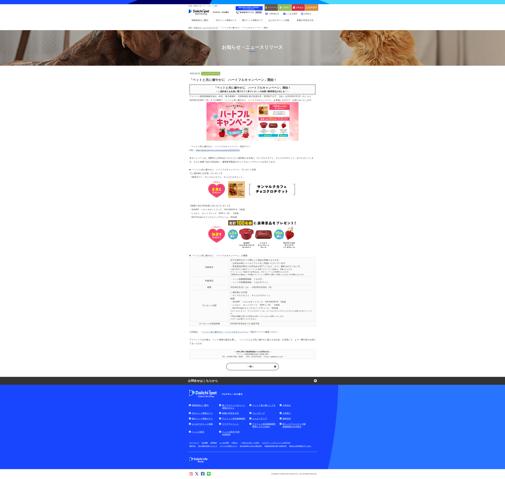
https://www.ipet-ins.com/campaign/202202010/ (218, 150)
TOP (190, 28)
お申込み (299, 7)
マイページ (272, 7)
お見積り (286, 7)
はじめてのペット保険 (278, 20)
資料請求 (313, 7)
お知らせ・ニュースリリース (206, 28)
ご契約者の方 (273, 14)
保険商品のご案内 (199, 20)
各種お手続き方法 (305, 20)
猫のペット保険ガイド (252, 20)
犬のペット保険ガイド (226, 20)
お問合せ (307, 14)
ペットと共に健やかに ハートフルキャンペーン (225, 332)
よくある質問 (291, 14)
